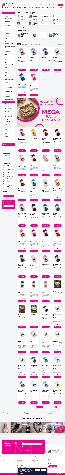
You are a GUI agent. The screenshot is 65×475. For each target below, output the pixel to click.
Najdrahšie (30, 44)
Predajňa (3, 461)
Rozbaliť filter (8, 157)
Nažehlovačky (6, 59)
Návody (6, 57)
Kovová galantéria (7, 51)
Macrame (6, 103)
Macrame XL (6, 113)
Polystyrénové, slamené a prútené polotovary (9, 80)
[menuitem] (5, 7)
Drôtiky (5, 30)
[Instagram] (50, 463)
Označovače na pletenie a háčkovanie (8, 88)
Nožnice (6, 62)
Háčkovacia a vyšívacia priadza (9, 43)
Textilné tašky (6, 124)
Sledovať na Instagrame (33, 435)
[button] (36, 67)
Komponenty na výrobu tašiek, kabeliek (9, 49)
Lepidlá (6, 54)
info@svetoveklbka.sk (53, 459)
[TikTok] (52, 463)
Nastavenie (21, 473)
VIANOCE (6, 129)
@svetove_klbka (32, 419)
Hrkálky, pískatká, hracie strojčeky (9, 85)
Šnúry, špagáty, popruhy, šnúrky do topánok (9, 100)
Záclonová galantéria (7, 138)
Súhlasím (43, 470)
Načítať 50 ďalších (39, 406)
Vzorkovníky (6, 136)
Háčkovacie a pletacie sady (8, 84)
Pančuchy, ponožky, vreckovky (9, 65)
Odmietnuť (37, 470)
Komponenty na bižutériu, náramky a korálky (10, 47)
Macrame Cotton (7, 106)
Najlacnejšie (24, 44)
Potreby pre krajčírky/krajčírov (9, 91)
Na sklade (7, 155)
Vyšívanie (6, 133)
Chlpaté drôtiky (7, 33)
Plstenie (6, 75)
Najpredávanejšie (37, 44)
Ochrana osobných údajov (35, 460)
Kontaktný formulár (8, 206)
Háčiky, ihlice (6, 41)
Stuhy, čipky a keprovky (8, 96)
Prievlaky (6, 70)
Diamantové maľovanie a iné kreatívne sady (9, 23)
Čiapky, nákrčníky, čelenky (8, 18)
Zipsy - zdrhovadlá (7, 139)
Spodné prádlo (7, 94)
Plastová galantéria (7, 67)
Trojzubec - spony (7, 72)
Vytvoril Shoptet (54, 473)
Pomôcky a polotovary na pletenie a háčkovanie (10, 82)
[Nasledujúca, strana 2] (59, 407)
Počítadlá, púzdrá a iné (8, 89)
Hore (20, 406)
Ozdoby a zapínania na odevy (9, 64)
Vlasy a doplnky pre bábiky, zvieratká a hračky (10, 131)
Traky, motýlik (6, 127)
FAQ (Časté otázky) (19, 461)
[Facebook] (49, 463)
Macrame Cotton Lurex (8, 108)
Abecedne (18, 44)
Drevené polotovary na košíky (9, 28)
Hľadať (41, 4)
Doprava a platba (19, 460)
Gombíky (6, 38)
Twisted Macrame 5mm (8, 121)
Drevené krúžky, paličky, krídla (9, 27)
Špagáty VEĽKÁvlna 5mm (8, 116)
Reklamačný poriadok (35, 461)
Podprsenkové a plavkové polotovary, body (8, 77)
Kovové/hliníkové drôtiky (8, 35)
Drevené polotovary (7, 25)
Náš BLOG (3, 460)
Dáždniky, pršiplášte (7, 21)
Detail (22, 69)
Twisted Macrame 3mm (8, 119)
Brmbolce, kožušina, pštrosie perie (9, 16)
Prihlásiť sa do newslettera (26, 450)
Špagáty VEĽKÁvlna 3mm (8, 114)
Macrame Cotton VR (7, 111)
